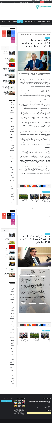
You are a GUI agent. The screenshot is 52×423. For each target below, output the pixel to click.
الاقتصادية (8, 21)
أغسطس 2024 (12, 137)
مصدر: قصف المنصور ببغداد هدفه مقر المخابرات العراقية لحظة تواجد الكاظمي (5, 53)
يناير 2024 (12, 148)
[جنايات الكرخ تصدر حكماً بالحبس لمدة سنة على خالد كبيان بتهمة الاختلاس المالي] (45, 196)
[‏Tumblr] (37, 186)
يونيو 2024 (12, 140)
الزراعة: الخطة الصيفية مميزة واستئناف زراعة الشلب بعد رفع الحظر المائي (24, 200)
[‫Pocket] (25, 186)
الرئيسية (48, 34)
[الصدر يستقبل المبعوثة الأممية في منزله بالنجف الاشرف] (12, 76)
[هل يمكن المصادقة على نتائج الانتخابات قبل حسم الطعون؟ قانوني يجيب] (12, 70)
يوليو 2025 (12, 120)
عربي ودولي (14, 21)
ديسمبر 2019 (12, 199)
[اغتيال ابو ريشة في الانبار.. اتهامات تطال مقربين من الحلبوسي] (12, 82)
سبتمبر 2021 (12, 166)
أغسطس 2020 (12, 186)
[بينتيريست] (35, 186)
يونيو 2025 (12, 121)
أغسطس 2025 (12, 118)
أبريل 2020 (12, 193)
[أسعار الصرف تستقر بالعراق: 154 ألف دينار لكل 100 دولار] (19, 406)
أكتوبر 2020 (12, 183)
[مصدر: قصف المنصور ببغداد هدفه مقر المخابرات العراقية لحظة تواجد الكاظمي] (12, 53)
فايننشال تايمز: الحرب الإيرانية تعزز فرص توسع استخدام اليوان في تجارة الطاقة (26, 2)
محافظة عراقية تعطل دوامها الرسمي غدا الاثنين (6, 64)
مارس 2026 (12, 107)
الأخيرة (5, 47)
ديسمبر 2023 (12, 150)
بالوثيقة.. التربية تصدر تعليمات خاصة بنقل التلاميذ (6, 59)
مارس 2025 (12, 126)
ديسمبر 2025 (12, 112)
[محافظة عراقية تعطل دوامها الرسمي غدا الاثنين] (12, 65)
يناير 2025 (12, 129)
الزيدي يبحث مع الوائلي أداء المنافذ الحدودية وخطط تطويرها (35, 200)
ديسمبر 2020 (12, 180)
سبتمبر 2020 (12, 185)
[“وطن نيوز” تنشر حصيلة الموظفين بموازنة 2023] (12, 93)
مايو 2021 (12, 172)
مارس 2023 (12, 158)
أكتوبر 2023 (12, 153)
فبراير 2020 (12, 196)
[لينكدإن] (40, 186)
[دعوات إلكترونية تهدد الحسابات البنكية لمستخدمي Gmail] (15, 403)
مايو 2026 (12, 104)
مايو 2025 (12, 123)
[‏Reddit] (33, 186)
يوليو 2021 (12, 169)
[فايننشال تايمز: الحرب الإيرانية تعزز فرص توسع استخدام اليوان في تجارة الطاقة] (19, 403)
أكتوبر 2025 (12, 115)
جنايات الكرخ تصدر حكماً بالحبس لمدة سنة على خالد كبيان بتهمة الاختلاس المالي (45, 200)
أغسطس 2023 (12, 156)
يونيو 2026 (12, 102)
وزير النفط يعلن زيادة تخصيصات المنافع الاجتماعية (5, 87)
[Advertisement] (17, 11)
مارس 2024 (12, 145)
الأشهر (13, 47)
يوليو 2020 (12, 188)
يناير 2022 (12, 161)
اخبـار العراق (20, 21)
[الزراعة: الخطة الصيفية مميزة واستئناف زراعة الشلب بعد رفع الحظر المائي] (23, 196)
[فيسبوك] (44, 186)
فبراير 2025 (12, 128)
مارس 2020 (12, 194)
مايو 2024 (12, 142)
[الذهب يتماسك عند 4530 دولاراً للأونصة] (15, 406)
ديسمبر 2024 (12, 131)
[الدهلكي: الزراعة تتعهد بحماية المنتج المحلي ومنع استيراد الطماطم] (23, 406)
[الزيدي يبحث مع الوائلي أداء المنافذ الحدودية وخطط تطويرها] (34, 196)
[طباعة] (21, 186)
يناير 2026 (12, 110)
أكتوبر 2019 (12, 202)
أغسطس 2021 (12, 167)
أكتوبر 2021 (12, 164)
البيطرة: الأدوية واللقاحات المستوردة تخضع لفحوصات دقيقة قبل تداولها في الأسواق (37, 21)
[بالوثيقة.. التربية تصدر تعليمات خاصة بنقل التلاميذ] (12, 60)
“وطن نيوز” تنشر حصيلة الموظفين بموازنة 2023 (6, 92)
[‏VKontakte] (30, 186)
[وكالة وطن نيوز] (43, 6)
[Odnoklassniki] (28, 186)
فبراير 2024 (12, 147)
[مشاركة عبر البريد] (23, 186)
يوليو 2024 (12, 139)
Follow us (49, 410)
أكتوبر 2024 (12, 134)
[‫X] (42, 186)
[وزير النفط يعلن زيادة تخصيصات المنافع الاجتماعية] (12, 88)
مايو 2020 (12, 191)
